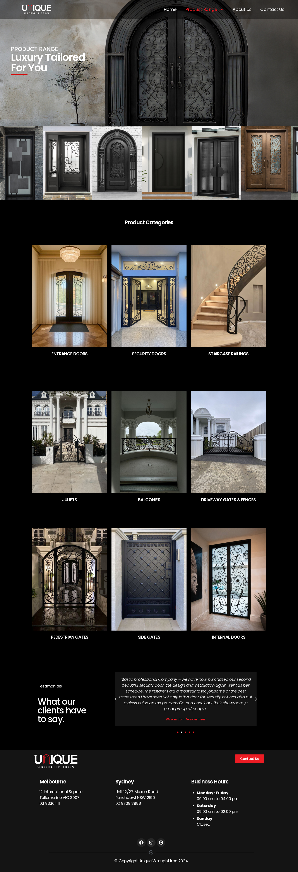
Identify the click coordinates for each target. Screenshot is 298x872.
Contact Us (272, 9)
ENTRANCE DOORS (69, 354)
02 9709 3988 (128, 803)
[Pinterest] (161, 842)
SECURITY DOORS (149, 354)
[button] (177, 732)
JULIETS (69, 500)
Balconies (149, 500)
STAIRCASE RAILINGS (228, 354)
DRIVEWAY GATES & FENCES (228, 500)
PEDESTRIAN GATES (69, 637)
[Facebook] (141, 842)
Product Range (201, 9)
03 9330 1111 (49, 803)
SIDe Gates (149, 637)
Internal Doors (228, 637)
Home (170, 9)
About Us (242, 9)
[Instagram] (151, 842)
